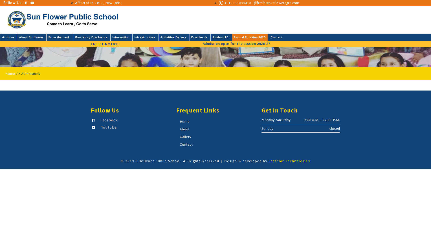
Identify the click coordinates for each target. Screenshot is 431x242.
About (185, 129)
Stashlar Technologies (289, 161)
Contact (276, 37)
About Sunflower (31, 37)
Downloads (199, 37)
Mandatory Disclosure (91, 37)
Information (121, 37)
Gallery (185, 137)
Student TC (220, 37)
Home (9, 37)
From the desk (59, 37)
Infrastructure (144, 37)
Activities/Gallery (173, 37)
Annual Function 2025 (250, 37)
